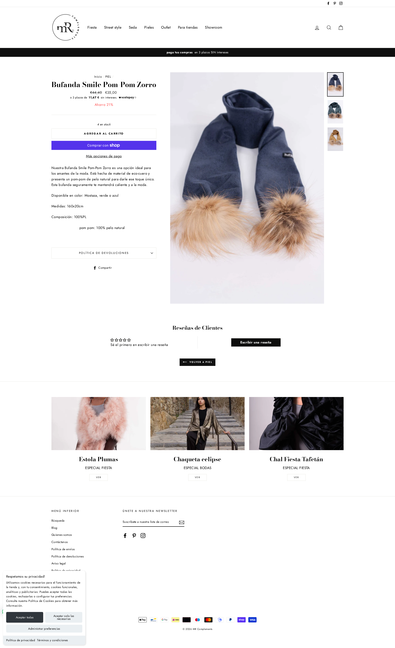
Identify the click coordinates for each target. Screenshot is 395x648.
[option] (197, 52)
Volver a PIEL (200, 362)
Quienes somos (61, 535)
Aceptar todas (25, 617)
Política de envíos (63, 549)
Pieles (149, 27)
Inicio (98, 77)
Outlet (166, 27)
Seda (133, 27)
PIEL (108, 77)
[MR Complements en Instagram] (143, 535)
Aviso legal (58, 563)
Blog (54, 528)
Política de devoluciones (104, 253)
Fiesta (92, 27)
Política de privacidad (20, 640)
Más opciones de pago (104, 156)
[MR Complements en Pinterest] (134, 535)
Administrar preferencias (44, 629)
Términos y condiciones (52, 640)
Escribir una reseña (256, 342)
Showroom (213, 27)
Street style (112, 27)
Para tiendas (188, 27)
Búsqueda (57, 520)
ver (98, 477)
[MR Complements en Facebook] (125, 535)
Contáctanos (59, 542)
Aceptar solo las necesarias (63, 617)
